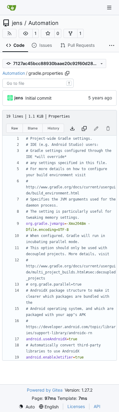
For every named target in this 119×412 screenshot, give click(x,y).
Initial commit (38, 98)
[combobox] (38, 83)
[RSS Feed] (9, 33)
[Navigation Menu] (110, 7)
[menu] (27, 406)
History (53, 128)
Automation (43, 23)
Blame (33, 128)
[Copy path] (67, 73)
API (97, 406)
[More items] (112, 45)
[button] (26, 33)
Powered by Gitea (45, 390)
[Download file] (72, 128)
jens (17, 23)
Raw (14, 128)
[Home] (11, 7)
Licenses (76, 406)
